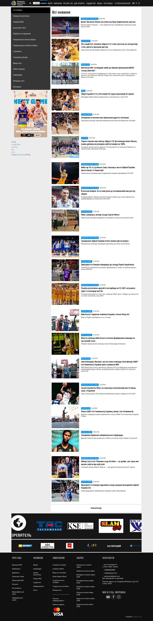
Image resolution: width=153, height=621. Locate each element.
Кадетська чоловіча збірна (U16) (85, 599)
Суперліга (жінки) (20, 57)
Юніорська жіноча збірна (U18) (84, 593)
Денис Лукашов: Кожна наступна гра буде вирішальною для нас (108, 21)
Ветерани (17, 87)
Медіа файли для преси (18, 593)
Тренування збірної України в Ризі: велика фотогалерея (104, 241)
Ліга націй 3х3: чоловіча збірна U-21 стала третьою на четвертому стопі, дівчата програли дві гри (109, 45)
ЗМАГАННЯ (58, 3)
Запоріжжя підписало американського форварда (102, 435)
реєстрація (108, 3)
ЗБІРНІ (50, 3)
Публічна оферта (58, 604)
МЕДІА (99, 3)
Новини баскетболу (21, 16)
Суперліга (17, 51)
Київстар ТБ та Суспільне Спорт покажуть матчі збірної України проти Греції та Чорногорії (108, 169)
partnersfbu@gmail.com (112, 576)
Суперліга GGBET (87, 114)
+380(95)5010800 (109, 570)
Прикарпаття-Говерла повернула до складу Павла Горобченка (107, 264)
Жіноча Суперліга (87, 335)
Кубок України (19, 69)
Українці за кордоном (22, 34)
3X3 (71, 3)
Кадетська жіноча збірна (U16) (84, 605)
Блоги (35, 590)
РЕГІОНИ (66, 3)
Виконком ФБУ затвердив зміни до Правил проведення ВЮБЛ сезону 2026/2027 (107, 69)
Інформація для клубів (17, 599)
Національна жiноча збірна (85, 571)
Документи (15, 573)
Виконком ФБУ (17, 565)
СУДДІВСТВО (91, 3)
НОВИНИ (43, 3)
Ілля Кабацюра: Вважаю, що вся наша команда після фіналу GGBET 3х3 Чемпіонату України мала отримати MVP (109, 363)
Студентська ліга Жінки (61, 586)
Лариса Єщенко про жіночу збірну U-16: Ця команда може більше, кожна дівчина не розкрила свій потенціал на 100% (109, 142)
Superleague (37, 569)
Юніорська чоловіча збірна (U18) (85, 588)
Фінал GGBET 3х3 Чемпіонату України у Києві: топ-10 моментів (107, 411)
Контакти (15, 584)
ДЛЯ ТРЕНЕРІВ (79, 3)
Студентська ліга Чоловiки (58, 581)
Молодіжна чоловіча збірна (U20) (85, 576)
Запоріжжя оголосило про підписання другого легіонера (105, 117)
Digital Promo (137, 617)
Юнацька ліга (18, 81)
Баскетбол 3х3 (86, 41)
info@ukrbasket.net (110, 573)
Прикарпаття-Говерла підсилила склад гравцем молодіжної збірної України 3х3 (110, 486)
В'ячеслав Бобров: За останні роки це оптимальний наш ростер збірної (108, 192)
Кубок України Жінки (59, 576)
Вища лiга (17, 63)
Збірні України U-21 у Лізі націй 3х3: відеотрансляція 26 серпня (107, 94)
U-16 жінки (84, 138)
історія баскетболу (122, 3)
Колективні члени (18, 576)
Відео (83, 90)
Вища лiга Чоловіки (59, 573)
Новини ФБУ (18, 22)
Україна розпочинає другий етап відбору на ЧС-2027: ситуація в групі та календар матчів (108, 289)
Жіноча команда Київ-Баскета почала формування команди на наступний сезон (108, 339)
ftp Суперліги (16, 588)
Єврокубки (17, 75)
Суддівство (37, 582)
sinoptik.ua (21, 154)
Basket (35, 565)
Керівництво (16, 569)
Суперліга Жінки (58, 569)
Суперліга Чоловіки (59, 565)
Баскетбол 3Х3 (19, 28)
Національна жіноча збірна (24, 40)
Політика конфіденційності (58, 600)
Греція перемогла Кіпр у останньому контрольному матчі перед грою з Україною (108, 389)
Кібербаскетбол (38, 586)
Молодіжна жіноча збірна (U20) (85, 582)
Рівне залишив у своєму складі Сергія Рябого (100, 214)
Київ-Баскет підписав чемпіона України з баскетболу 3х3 (105, 314)
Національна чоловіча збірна (25, 45)
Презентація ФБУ (18, 580)
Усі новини (17, 10)
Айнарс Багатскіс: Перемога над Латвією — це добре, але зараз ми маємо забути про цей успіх (109, 463)
